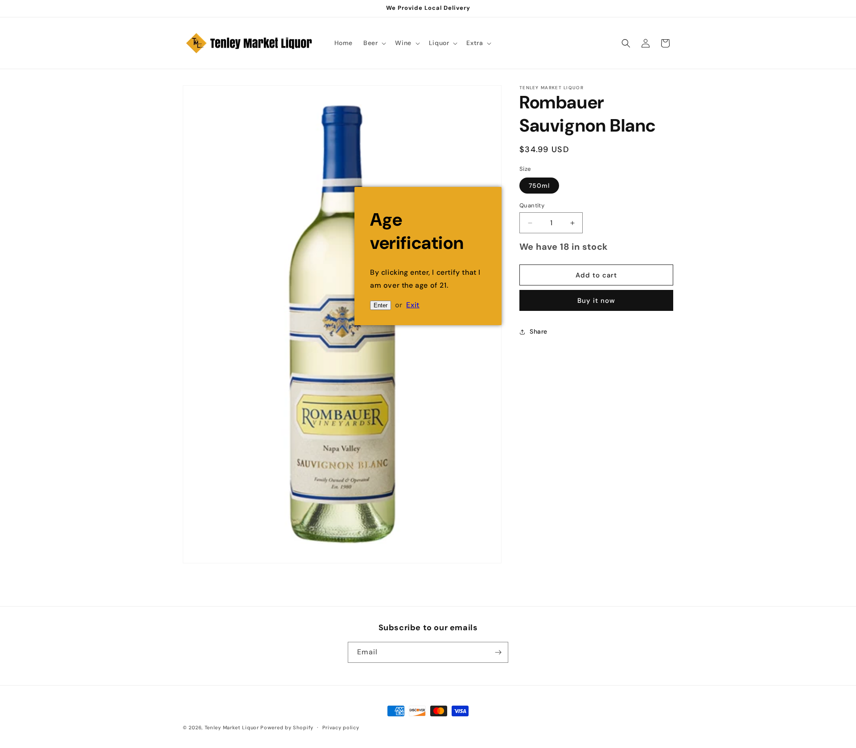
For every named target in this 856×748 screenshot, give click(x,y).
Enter (380, 305)
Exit (412, 305)
